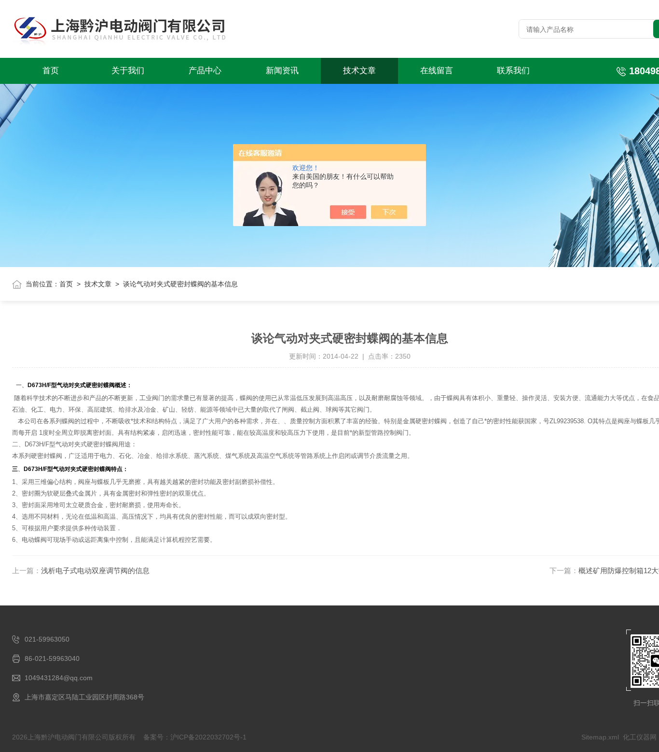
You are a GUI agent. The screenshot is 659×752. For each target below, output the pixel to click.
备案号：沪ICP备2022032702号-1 (195, 737)
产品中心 (205, 70)
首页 (50, 70)
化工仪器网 (640, 737)
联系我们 (513, 70)
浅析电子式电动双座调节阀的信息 (95, 570)
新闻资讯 (282, 70)
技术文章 (359, 70)
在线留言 (436, 70)
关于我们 (127, 70)
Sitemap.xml (600, 737)
